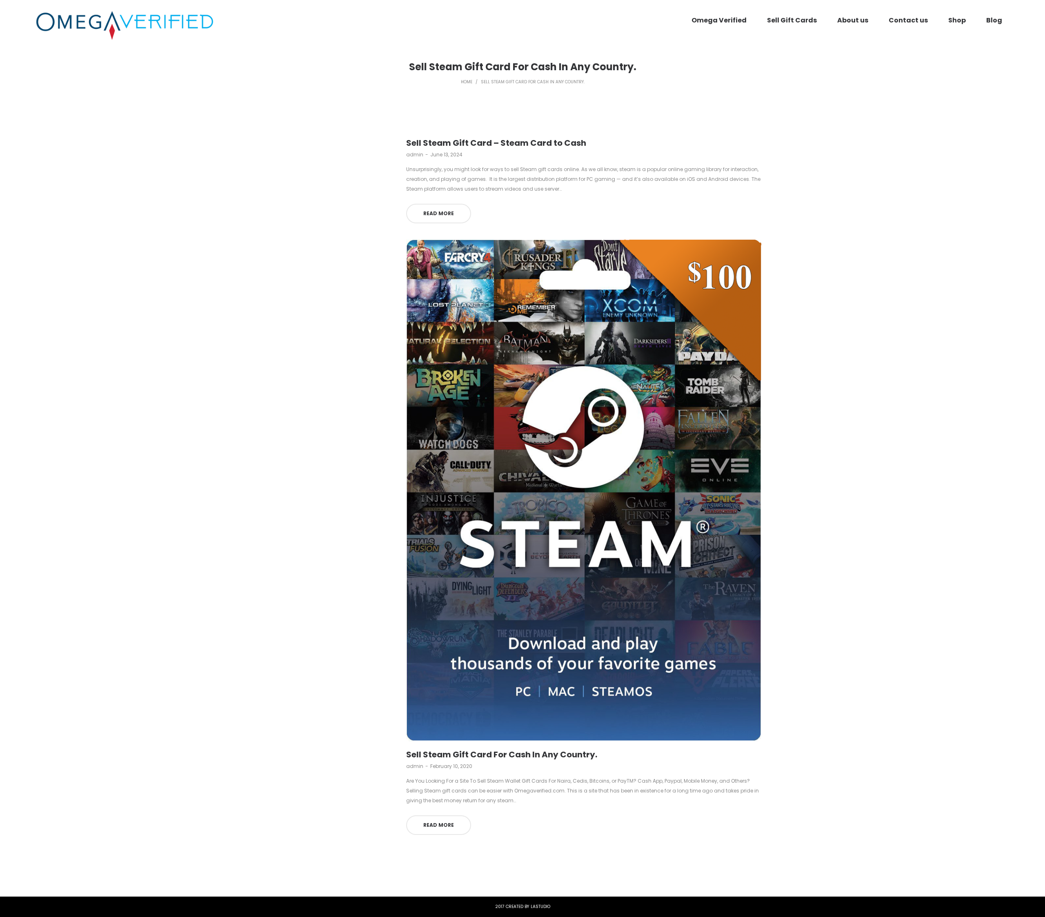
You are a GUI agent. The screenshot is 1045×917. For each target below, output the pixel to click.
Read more (438, 213)
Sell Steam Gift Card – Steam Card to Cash (496, 143)
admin (414, 154)
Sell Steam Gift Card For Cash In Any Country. (501, 754)
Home (466, 82)
